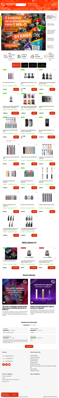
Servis (3, 378)
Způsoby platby (33, 362)
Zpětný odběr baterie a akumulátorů (10, 379)
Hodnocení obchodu (29, 322)
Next (55, 258)
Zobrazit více (29, 346)
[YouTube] (9, 364)
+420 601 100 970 (32, 4)
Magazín (12, 0)
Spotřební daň (5, 381)
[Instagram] (6, 364)
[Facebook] (3, 364)
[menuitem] (6, 9)
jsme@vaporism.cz (32, 3)
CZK (40, 0)
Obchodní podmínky (35, 357)
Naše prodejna (33, 369)
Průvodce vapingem (6, 376)
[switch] (35, 1)
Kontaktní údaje (33, 355)
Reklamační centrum (35, 364)
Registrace (53, 0)
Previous (3, 258)
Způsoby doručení (34, 359)
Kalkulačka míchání (34, 370)
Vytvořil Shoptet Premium (51, 396)
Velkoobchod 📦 (34, 360)
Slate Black (8, 140)
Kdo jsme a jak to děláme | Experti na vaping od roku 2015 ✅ (43, 366)
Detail (16, 89)
